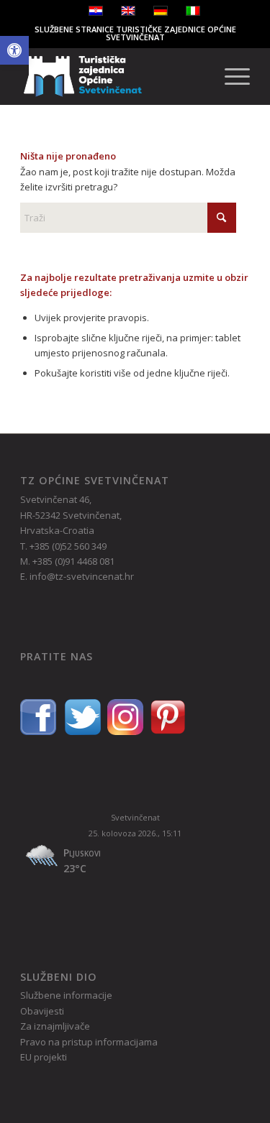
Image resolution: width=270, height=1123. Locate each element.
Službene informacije (66, 995)
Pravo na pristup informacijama (89, 1041)
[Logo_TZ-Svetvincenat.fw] (112, 76)
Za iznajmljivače (55, 1026)
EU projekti (43, 1056)
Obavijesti (42, 1010)
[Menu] (230, 76)
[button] (14, 50)
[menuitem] (230, 76)
